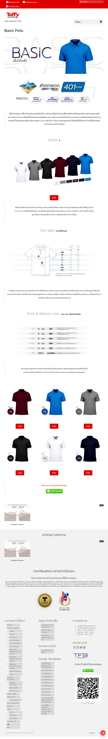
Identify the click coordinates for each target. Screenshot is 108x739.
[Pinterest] (84, 647)
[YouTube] (81, 647)
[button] (103, 505)
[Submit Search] (80, 1)
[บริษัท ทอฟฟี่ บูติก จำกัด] (19, 15)
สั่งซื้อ (54, 197)
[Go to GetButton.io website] (103, 737)
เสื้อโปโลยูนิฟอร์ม (97, 582)
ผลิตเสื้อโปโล (73, 582)
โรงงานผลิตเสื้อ (10, 582)
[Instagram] (77, 647)
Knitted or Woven (17, 524)
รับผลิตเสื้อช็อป (37, 582)
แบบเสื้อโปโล (43, 586)
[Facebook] (74, 647)
